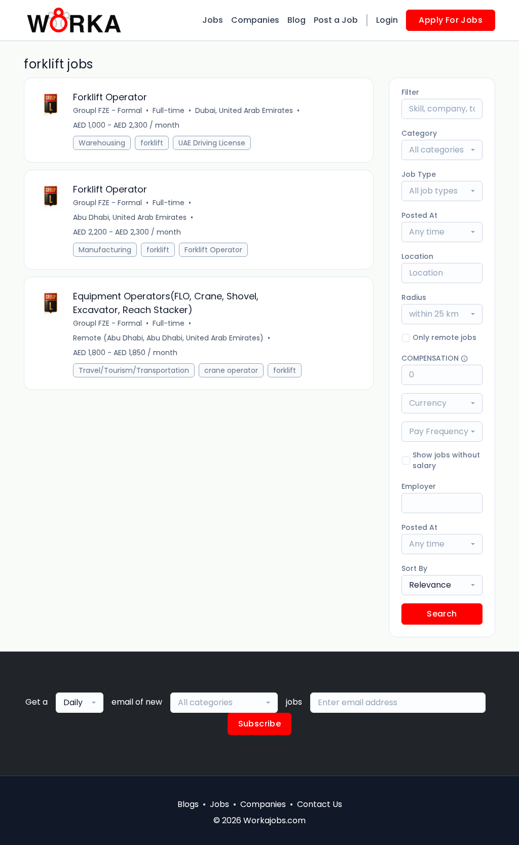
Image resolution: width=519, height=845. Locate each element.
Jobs (212, 20)
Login (387, 20)
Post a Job (336, 20)
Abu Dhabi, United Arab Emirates (130, 217)
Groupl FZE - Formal (107, 110)
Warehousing (102, 143)
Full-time (168, 110)
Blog (296, 20)
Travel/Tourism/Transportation (134, 370)
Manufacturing (105, 250)
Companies (255, 20)
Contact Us (319, 804)
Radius (413, 297)
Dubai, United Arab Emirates (244, 110)
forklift (151, 143)
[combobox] (442, 150)
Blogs (188, 804)
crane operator (231, 370)
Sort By (414, 568)
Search (442, 614)
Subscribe (259, 723)
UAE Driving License (211, 143)
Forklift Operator (213, 250)
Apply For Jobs (451, 20)
